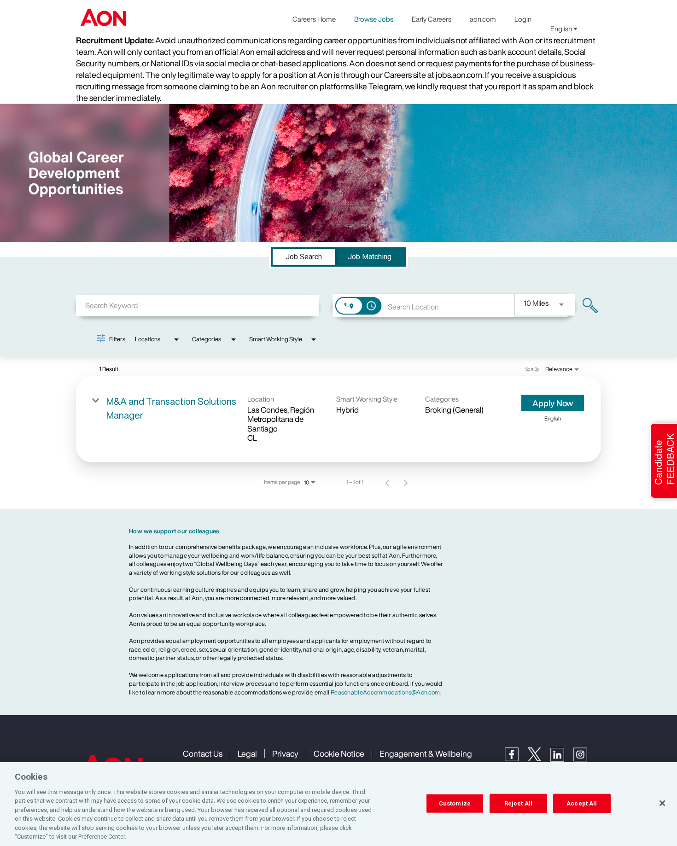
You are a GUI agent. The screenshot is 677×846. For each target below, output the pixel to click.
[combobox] (197, 305)
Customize (455, 803)
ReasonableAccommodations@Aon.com (385, 692)
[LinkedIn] (561, 759)
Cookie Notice (339, 753)
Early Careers (431, 19)
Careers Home (314, 19)
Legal (247, 753)
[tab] (303, 257)
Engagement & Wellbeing (425, 753)
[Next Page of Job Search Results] (406, 482)
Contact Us (202, 753)
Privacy (285, 753)
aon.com (483, 19)
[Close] (662, 803)
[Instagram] (584, 759)
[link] (338, 419)
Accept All (581, 803)
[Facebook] (516, 759)
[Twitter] (539, 759)
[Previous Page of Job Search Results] (387, 482)
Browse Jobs (373, 19)
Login (522, 19)
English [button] (561, 28)
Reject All (518, 803)
